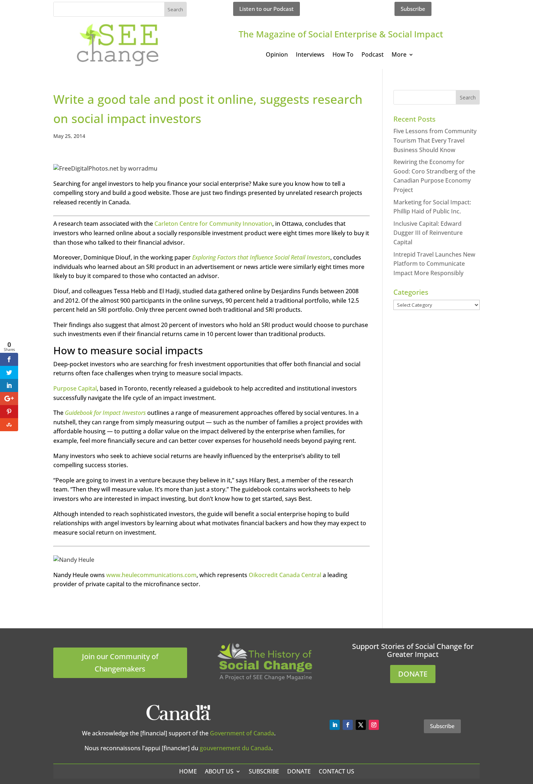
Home (188, 771)
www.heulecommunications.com (151, 575)
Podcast (372, 55)
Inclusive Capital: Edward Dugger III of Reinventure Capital (428, 233)
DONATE (412, 674)
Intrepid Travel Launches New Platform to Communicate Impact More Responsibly (434, 263)
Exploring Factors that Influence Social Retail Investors (261, 257)
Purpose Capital (75, 388)
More (399, 55)
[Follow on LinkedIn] (335, 725)
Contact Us (336, 771)
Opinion (277, 55)
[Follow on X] (361, 725)
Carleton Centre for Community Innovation (213, 224)
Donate (299, 771)
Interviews (310, 55)
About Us (219, 771)
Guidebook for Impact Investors (105, 413)
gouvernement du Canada (235, 748)
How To (343, 55)
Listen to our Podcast (266, 8)
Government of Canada (242, 733)
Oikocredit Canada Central (285, 575)
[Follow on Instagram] (374, 725)
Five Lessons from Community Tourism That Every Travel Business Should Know (434, 140)
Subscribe (413, 8)
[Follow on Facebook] (348, 725)
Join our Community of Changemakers (120, 663)
